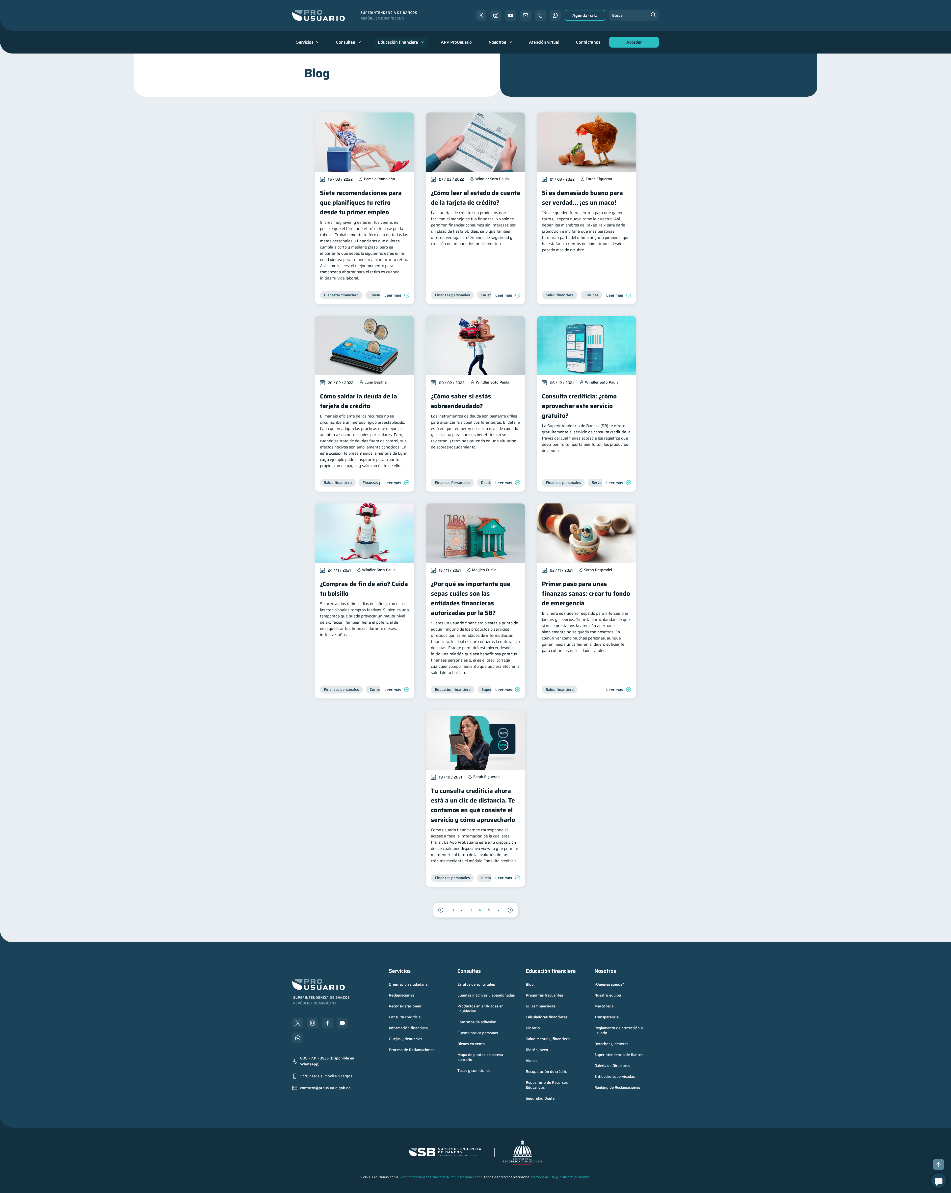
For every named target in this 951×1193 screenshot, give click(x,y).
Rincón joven (537, 1050)
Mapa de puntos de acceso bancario (480, 1057)
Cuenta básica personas (477, 1033)
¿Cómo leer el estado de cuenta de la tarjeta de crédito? (475, 197)
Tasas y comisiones (473, 1071)
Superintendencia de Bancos (618, 1055)
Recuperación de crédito (546, 1072)
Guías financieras (540, 1006)
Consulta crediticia (405, 1017)
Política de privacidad (574, 1177)
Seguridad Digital (540, 1098)
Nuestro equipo (607, 995)
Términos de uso (543, 1177)
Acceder (632, 43)
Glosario (533, 1028)
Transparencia (606, 1017)
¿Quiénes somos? (609, 984)
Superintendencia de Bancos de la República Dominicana (440, 1177)
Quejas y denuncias (405, 1039)
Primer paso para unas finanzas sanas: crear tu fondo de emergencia (586, 593)
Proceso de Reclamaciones (411, 1050)
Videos (531, 1061)
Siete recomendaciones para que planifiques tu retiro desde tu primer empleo (361, 202)
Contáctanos (588, 42)
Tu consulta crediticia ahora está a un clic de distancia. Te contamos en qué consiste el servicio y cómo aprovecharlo (473, 805)
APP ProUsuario (456, 42)
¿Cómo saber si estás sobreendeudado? (461, 401)
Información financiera (408, 1028)
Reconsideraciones (405, 1006)
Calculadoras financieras (546, 1017)
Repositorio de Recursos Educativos (547, 1085)
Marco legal (604, 1006)
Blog (530, 984)
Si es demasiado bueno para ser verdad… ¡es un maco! (582, 197)
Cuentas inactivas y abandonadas (486, 995)
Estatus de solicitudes (476, 984)
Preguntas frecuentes (544, 995)
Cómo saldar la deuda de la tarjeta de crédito (358, 401)
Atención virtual (544, 42)
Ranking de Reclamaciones (617, 1087)
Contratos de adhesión (476, 1022)
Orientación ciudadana (408, 984)
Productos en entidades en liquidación (480, 1008)
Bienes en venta (471, 1044)
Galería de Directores (612, 1066)
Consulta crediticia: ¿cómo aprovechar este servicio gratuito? (579, 405)
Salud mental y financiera (548, 1039)
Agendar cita (585, 15)
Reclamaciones (401, 995)
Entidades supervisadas (614, 1077)
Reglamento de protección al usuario (619, 1030)
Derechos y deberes (611, 1044)
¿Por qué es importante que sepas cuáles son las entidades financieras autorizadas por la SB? (470, 598)
